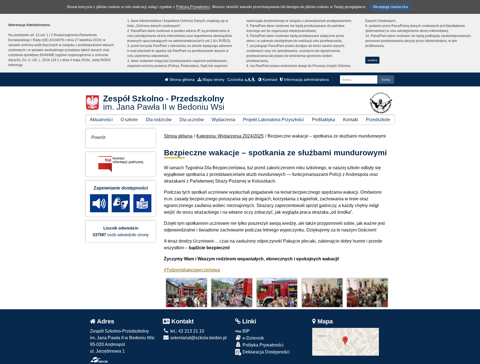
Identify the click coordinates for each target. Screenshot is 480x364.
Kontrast (269, 79)
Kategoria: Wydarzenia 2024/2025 (230, 136)
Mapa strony (212, 79)
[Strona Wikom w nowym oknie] (99, 360)
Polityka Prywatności (262, 345)
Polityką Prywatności (193, 7)
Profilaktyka (323, 119)
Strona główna (181, 79)
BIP (245, 331)
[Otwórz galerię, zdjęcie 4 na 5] (322, 292)
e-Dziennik (252, 338)
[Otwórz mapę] (345, 341)
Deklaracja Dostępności (265, 352)
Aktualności (101, 119)
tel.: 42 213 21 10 (186, 331)
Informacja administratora (306, 79)
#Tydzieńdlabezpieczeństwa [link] (192, 270)
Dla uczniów (191, 119)
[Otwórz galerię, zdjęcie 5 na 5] (367, 292)
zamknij (372, 60)
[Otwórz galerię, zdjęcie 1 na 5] (186, 292)
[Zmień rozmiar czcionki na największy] (253, 79)
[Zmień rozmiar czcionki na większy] (249, 79)
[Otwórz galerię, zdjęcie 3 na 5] (277, 292)
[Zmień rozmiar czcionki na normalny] (245, 79)
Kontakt (350, 119)
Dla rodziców (159, 119)
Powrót (98, 137)
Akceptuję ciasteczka (390, 7)
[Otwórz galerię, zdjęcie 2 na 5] (231, 292)
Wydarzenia (223, 119)
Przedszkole (378, 119)
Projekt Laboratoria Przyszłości (273, 119)
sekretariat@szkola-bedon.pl (198, 337)
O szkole (129, 119)
